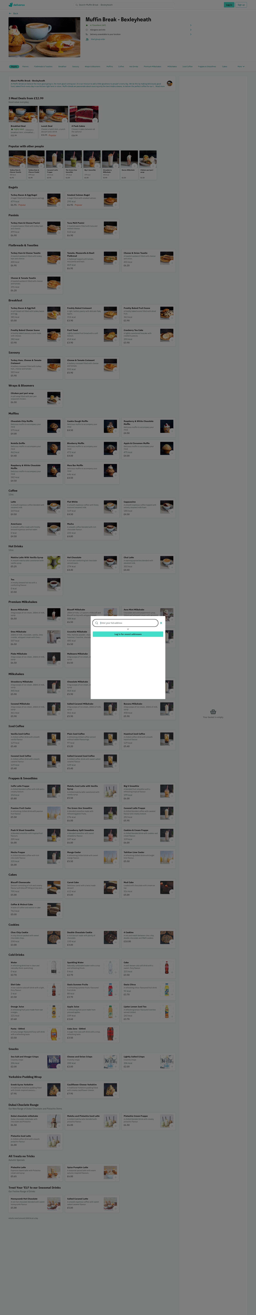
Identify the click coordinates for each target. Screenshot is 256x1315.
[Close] (161, 623)
